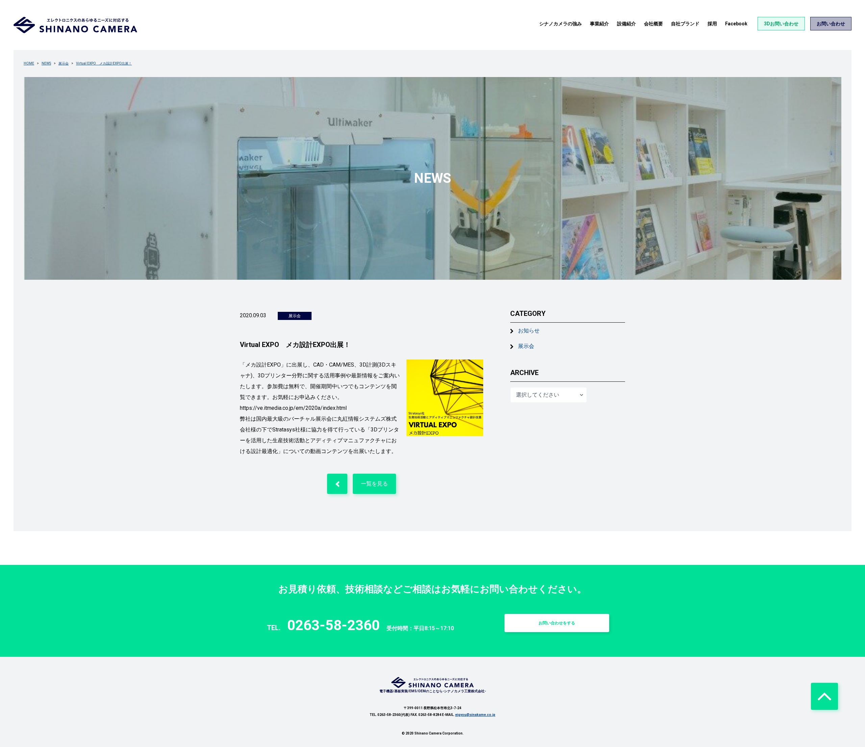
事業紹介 (599, 23)
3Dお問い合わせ (781, 23)
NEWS (46, 63)
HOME (29, 63)
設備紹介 (626, 23)
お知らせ (529, 330)
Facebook (736, 23)
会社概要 (653, 23)
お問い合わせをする (557, 623)
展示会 (63, 63)
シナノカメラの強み (560, 23)
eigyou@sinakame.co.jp (475, 715)
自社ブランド (685, 23)
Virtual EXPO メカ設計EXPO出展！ (104, 63)
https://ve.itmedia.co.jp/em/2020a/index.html (293, 408)
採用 (712, 23)
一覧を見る (374, 483)
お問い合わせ (831, 23)
